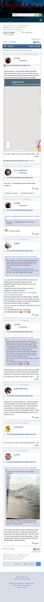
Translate (10, 35)
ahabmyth (19, 427)
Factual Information (23, 25)
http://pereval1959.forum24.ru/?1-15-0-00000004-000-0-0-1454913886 (22, 348)
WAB (17, 243)
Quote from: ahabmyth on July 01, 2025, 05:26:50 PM (20, 468)
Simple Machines (29, 583)
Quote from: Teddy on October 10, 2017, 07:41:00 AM (20, 256)
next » (39, 39)
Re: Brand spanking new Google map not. (21, 434)
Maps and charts (20, 27)
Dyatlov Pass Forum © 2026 (22, 579)
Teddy (18, 58)
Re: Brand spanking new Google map (20, 177)
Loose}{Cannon (22, 170)
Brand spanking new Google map (13, 29)
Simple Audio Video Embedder (21, 585)
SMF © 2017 (20, 583)
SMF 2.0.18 (12, 583)
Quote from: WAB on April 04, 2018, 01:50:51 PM (19, 337)
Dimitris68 (32, 160)
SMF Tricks (25, 577)
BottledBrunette (22, 389)
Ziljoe (18, 455)
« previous (34, 39)
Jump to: (16, 564)
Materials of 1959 (8, 27)
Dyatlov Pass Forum (9, 25)
